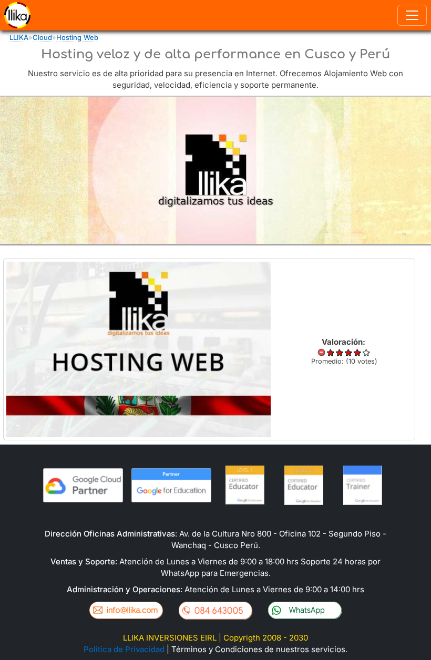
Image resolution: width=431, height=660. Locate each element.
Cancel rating (321, 352)
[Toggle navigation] (412, 15)
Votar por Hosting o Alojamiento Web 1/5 (330, 352)
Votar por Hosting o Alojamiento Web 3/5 (348, 352)
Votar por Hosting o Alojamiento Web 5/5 (366, 352)
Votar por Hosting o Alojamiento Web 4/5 (357, 352)
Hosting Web (77, 37)
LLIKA (18, 37)
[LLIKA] (16, 15)
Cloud (42, 37)
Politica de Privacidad (124, 649)
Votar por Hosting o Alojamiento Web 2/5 (339, 352)
